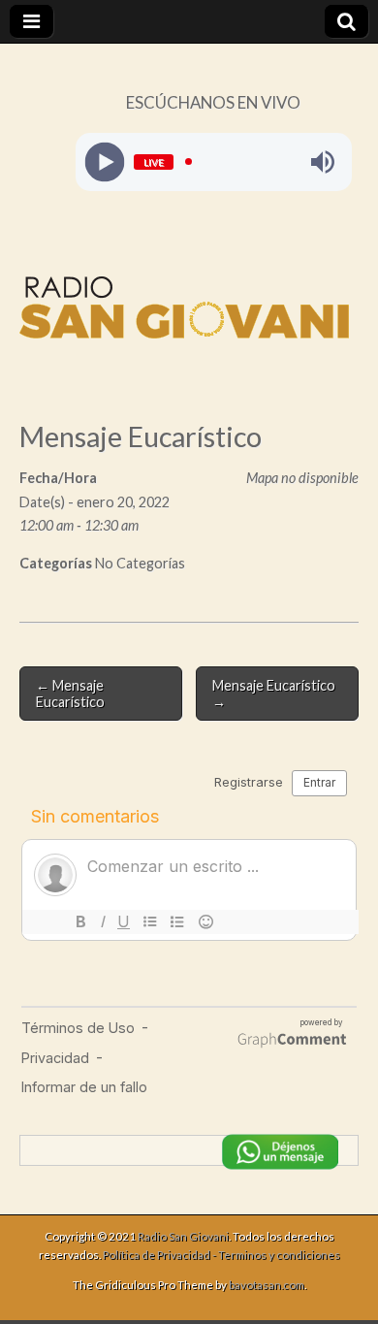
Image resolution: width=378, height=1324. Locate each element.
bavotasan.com (266, 1284)
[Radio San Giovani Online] (184, 311)
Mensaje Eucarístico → (273, 693)
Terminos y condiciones (279, 1254)
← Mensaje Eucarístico (70, 693)
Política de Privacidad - (160, 1254)
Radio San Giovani (183, 1236)
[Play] (104, 161)
